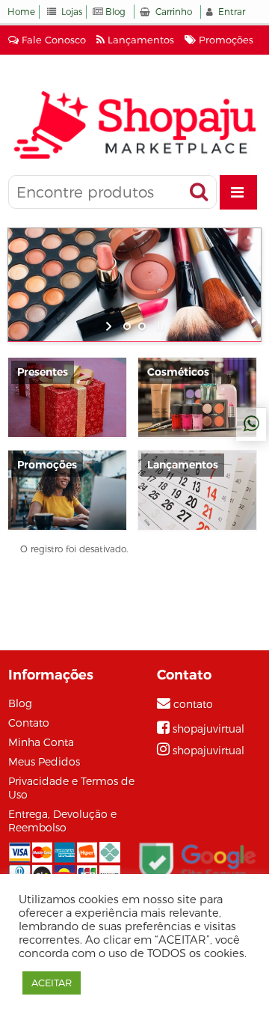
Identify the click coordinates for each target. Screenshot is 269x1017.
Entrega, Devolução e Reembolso (62, 820)
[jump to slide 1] (127, 326)
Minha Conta (41, 742)
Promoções (224, 40)
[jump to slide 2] (141, 326)
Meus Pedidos (44, 762)
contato (193, 704)
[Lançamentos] (197, 490)
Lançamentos (139, 40)
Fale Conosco (52, 40)
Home (21, 11)
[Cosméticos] (197, 397)
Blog (115, 11)
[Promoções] (67, 490)
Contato (28, 723)
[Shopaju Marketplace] (134, 124)
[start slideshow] (110, 326)
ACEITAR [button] (51, 983)
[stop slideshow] (158, 326)
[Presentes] (67, 397)
